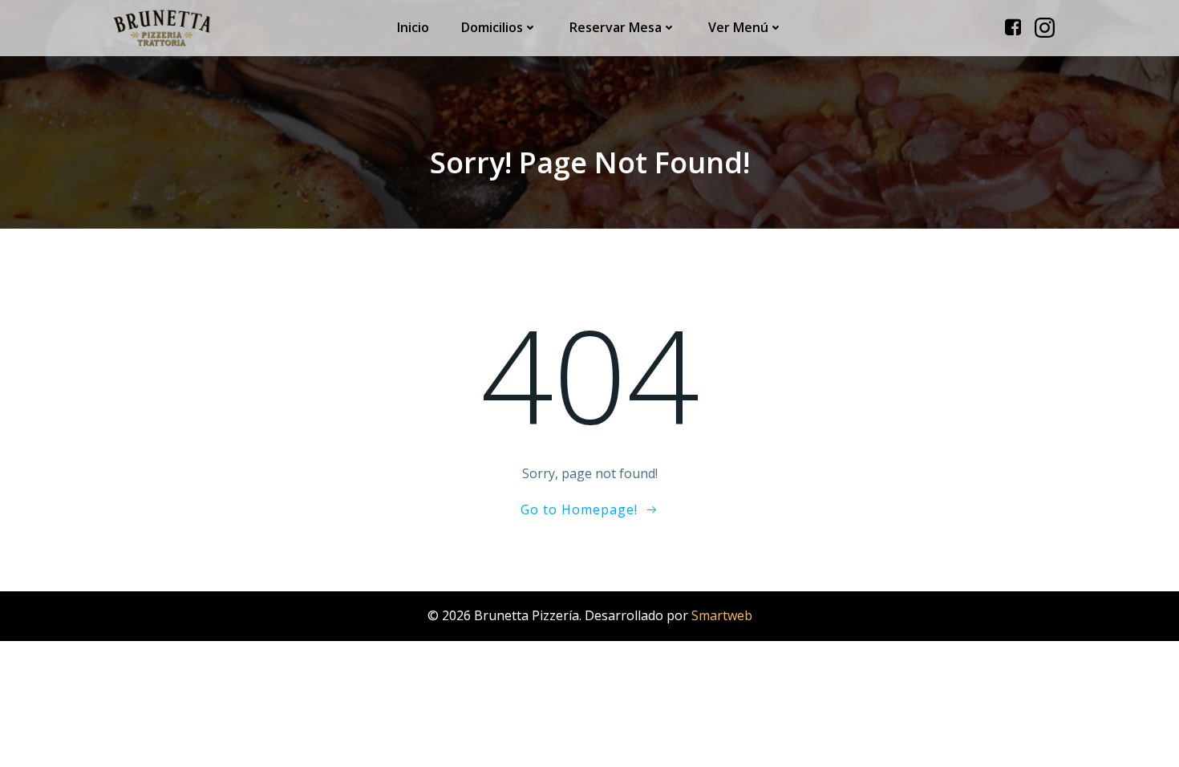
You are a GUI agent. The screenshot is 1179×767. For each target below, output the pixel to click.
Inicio (413, 27)
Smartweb (721, 615)
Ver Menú (738, 27)
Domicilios (492, 27)
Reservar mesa (615, 27)
